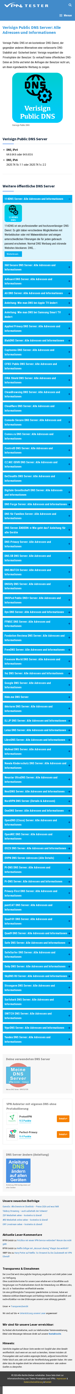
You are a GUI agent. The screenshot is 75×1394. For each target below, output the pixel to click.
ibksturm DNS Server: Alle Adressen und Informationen (28, 709)
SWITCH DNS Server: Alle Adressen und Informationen (28, 1016)
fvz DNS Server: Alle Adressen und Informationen (34, 673)
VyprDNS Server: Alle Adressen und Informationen (34, 1027)
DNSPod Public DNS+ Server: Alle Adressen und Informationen (33, 600)
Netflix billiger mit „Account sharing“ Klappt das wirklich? (43, 1248)
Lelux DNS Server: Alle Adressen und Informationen (35, 730)
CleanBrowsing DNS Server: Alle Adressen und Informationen (32, 394)
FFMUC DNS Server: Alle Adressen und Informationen (27, 624)
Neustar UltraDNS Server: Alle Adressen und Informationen (31, 780)
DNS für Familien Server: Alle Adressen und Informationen (30, 516)
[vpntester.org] (26, 5)
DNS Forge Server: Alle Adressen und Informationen (36, 504)
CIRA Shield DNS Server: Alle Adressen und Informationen (30, 380)
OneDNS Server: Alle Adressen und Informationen (34, 810)
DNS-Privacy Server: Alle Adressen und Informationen (28, 544)
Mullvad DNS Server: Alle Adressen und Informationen (28, 751)
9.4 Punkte (25, 1136)
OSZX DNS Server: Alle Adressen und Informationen (35, 848)
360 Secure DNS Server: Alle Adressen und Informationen (30, 267)
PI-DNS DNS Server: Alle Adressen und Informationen (27, 870)
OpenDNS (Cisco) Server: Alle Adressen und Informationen (31, 822)
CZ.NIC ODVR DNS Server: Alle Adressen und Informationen (31, 464)
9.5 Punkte (25, 1120)
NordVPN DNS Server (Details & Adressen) (30, 801)
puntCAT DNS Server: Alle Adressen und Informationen (28, 907)
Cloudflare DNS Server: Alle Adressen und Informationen (29, 408)
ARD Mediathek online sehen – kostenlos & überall (25, 1220)
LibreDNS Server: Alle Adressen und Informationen (35, 739)
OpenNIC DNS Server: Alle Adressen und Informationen (28, 836)
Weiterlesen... (13, 254)
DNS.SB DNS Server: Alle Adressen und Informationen (28, 558)
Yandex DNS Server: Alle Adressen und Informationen (27, 1039)
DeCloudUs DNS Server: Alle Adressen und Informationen (30, 478)
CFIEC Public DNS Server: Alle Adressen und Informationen (31, 366)
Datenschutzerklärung (33, 1382)
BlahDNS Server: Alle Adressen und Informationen (34, 340)
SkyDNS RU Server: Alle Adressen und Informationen (36, 976)
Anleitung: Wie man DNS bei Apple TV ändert (31, 303)
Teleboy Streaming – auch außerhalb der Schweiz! (25, 1211)
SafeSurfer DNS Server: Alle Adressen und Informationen (30, 955)
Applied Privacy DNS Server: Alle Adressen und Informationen (32, 328)
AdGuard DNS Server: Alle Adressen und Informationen (28, 281)
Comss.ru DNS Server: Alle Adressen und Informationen (29, 436)
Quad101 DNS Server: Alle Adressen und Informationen (28, 921)
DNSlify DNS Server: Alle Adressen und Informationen (28, 586)
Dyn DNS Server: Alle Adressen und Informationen (34, 612)
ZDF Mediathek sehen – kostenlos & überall (22, 1215)
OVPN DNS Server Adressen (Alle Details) (29, 858)
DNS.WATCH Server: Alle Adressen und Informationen (28, 572)
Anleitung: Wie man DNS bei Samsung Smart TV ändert (33, 314)
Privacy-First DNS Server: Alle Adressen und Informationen (31, 893)
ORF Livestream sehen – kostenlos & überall (22, 1224)
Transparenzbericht (19, 1306)
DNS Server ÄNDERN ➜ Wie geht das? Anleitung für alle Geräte (35, 530)
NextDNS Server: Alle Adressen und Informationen (35, 791)
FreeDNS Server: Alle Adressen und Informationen (35, 649)
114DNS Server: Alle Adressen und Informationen (34, 199)
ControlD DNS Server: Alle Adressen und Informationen (29, 450)
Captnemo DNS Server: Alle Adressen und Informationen (29, 352)
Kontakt (48, 1382)
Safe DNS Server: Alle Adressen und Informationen (35, 942)
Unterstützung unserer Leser (33, 1313)
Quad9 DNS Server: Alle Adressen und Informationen (36, 933)
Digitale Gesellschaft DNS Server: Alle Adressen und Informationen (33, 492)
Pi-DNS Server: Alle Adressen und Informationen (33, 881)
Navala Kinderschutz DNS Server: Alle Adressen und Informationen (35, 765)
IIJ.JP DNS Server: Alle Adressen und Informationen (35, 720)
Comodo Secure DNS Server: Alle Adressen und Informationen (33, 422)
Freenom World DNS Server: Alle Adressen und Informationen (32, 661)
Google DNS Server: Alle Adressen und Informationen (28, 685)
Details (62, 1118)
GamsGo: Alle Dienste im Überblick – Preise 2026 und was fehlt (31, 1206)
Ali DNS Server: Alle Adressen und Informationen (34, 293)
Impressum (61, 1378)
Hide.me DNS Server (17, 697)
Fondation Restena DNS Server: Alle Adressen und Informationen (35, 638)
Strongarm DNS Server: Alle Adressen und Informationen (30, 988)
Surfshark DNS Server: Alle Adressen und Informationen (29, 1002)
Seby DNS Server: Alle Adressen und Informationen (35, 966)
